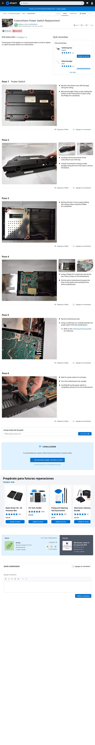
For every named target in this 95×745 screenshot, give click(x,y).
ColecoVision (31, 13)
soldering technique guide (82, 329)
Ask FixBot (83, 434)
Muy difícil (18, 31)
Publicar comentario (83, 596)
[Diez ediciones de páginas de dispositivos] (51, 546)
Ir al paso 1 (21, 37)
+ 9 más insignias (52, 549)
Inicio (5, 13)
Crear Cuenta (61, 9)
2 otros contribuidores (30, 24)
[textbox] (47, 587)
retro (23, 13)
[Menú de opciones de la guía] (89, 13)
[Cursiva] (8, 579)
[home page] (11, 3)
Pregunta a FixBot (62, 129)
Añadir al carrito (83, 56)
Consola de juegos (14, 13)
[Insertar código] (12, 579)
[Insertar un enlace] (15, 579)
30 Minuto (8, 31)
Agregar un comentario (81, 137)
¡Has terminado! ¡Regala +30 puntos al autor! (48, 460)
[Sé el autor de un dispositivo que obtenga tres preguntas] (55, 546)
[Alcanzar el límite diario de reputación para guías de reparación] (47, 546)
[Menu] (2, 3)
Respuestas (73, 13)
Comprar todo (8, 482)
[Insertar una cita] (18, 579)
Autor (7, 538)
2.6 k (77, 25)
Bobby (20, 24)
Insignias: (53, 542)
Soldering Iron (67, 48)
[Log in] (92, 3)
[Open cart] (87, 3)
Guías (65, 13)
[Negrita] (5, 579)
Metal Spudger (67, 61)
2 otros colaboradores (50, 538)
